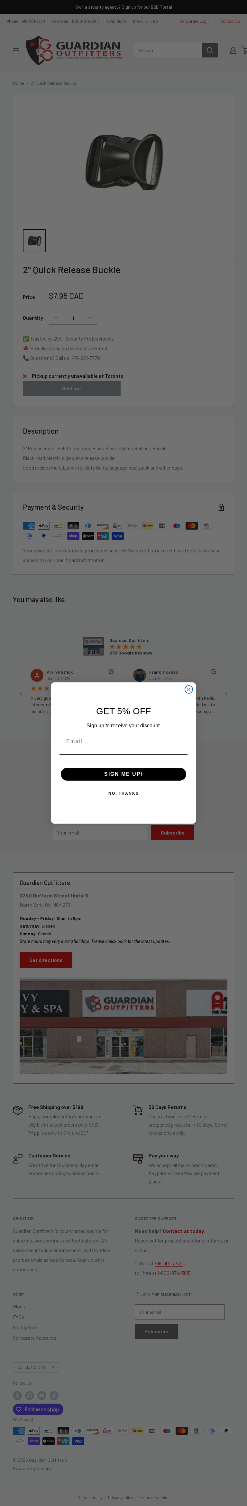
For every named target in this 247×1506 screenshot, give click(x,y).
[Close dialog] (189, 689)
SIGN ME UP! (123, 774)
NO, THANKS (123, 793)
